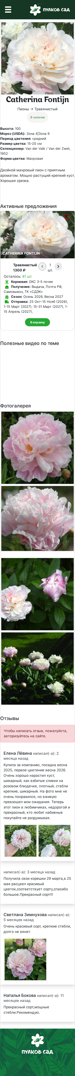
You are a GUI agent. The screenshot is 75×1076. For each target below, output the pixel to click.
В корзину (37, 322)
